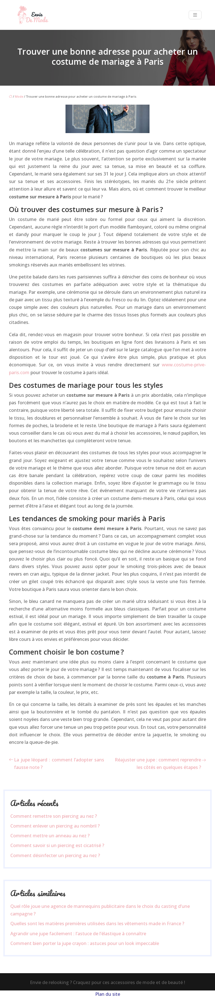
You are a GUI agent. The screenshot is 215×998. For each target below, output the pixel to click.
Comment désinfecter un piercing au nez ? (55, 855)
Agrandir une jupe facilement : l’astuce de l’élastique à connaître (78, 933)
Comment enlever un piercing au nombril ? (55, 826)
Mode (19, 96)
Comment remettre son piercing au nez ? (53, 816)
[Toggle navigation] (195, 15)
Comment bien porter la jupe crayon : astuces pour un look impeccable (84, 943)
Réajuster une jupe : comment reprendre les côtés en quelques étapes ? (158, 763)
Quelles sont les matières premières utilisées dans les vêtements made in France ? (97, 923)
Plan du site (107, 994)
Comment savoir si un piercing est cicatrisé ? (57, 845)
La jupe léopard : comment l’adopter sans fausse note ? (59, 763)
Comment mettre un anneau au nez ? (50, 836)
